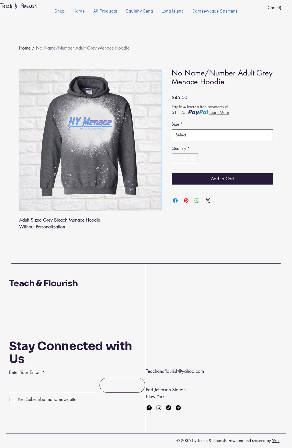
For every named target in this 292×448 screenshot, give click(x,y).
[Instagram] (159, 408)
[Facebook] (149, 408)
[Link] (168, 408)
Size (177, 124)
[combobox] (222, 135)
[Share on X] (207, 200)
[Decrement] (176, 159)
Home (25, 48)
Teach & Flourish (43, 283)
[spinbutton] (185, 159)
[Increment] (193, 159)
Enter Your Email (24, 372)
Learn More (219, 112)
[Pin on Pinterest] (186, 200)
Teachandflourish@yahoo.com (175, 371)
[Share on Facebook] (175, 200)
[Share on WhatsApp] (197, 200)
